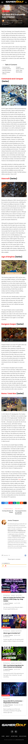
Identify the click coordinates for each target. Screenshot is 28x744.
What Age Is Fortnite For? (11, 633)
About (7, 736)
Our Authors (22, 736)
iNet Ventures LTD (20, 739)
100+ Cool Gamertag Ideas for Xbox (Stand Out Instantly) (13, 666)
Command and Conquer (12, 79)
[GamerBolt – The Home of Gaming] (14, 2)
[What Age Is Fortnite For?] (14, 621)
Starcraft (5, 178)
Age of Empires (8, 257)
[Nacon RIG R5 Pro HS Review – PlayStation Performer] (14, 689)
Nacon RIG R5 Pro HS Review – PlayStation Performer (13, 702)
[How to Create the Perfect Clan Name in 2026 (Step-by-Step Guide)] (14, 586)
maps (19, 479)
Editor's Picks (6, 592)
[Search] (26, 2)
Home (3, 736)
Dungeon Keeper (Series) (20, 67)
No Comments (19, 22)
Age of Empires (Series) (6, 72)
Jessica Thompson (11, 20)
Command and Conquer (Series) (6, 67)
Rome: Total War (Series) (19, 71)
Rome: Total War (8, 393)
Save (11, 503)
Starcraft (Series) (6, 70)
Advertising (14, 736)
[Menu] (2, 2)
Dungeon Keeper (8, 324)
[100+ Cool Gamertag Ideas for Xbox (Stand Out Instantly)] (14, 654)
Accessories (5, 695)
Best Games (6, 11)
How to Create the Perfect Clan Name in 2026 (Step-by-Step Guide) (14, 599)
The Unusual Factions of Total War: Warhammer (20, 512)
